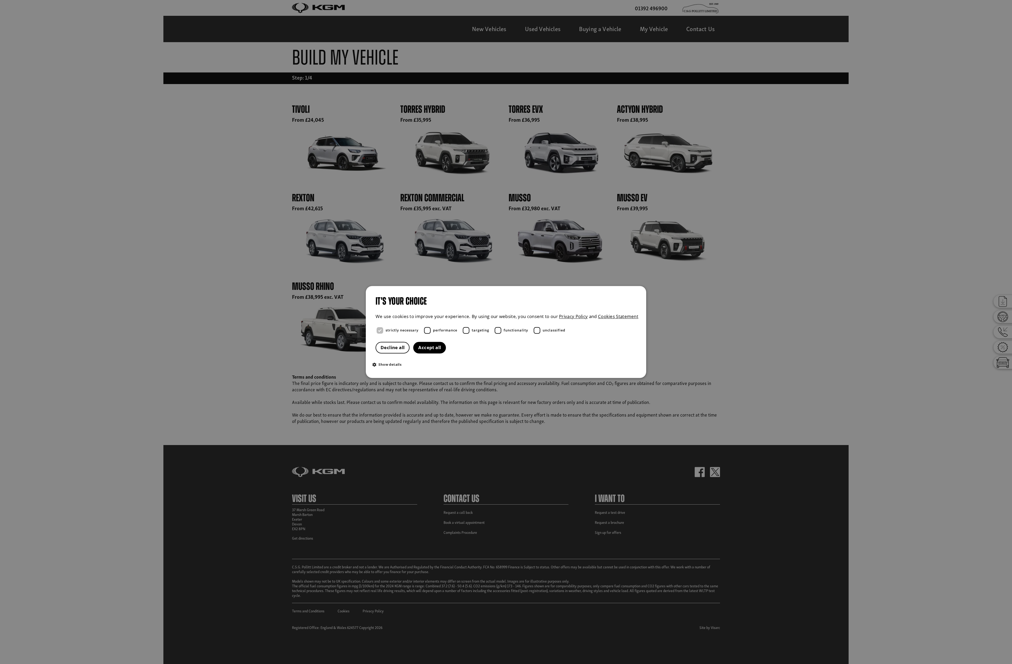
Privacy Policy (573, 316)
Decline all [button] (393, 348)
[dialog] (506, 332)
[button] (507, 365)
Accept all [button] (429, 348)
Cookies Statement (618, 316)
